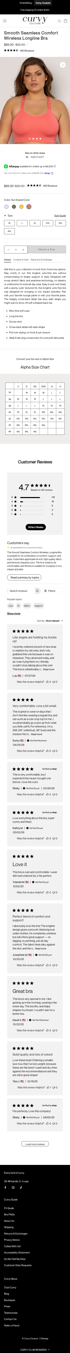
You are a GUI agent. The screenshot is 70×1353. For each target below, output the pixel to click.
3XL (60, 223)
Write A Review (35, 527)
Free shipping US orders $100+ (35, 9)
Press (7, 1306)
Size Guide (60, 215)
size (11, 605)
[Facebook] (5, 1187)
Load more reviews (35, 1144)
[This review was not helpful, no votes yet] (53, 681)
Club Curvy (10, 1287)
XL (35, 223)
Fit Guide (9, 1208)
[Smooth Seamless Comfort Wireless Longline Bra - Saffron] (21, 206)
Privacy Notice (12, 1239)
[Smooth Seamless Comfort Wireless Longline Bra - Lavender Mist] (6, 206)
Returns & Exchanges (41, 259)
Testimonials (11, 1312)
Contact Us (10, 1318)
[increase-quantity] (23, 249)
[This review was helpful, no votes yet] (47, 681)
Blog (6, 1293)
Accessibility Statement (17, 1252)
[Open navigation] (4, 20)
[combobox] (50, 620)
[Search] (59, 20)
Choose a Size (46, 249)
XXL (48, 223)
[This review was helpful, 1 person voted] (48, 1087)
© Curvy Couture (30, 1338)
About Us (9, 1220)
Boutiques (9, 1300)
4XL (9, 231)
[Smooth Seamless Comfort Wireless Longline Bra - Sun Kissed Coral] (29, 207)
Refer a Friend (11, 1325)
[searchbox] (20, 591)
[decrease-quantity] (8, 249)
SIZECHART (37, 156)
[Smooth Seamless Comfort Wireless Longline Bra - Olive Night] (14, 206)
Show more (13, 613)
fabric (27, 605)
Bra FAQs (9, 1214)
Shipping (8, 1227)
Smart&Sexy (26, 2)
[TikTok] (21, 1187)
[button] (35, 1349)
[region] (35, 100)
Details (7, 259)
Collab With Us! (12, 1246)
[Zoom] (63, 65)
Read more (48, 669)
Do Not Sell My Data (14, 1258)
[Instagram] (13, 1187)
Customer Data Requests (18, 1265)
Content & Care (21, 259)
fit (18, 605)
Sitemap (44, 1338)
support (39, 605)
